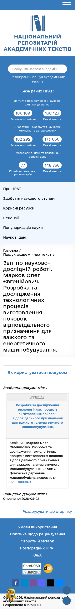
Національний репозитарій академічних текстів (37, 43)
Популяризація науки (23, 228)
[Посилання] (53, 434)
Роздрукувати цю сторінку (47, 511)
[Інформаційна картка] (48, 434)
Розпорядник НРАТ (37, 548)
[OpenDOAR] (31, 566)
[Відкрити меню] (66, 5)
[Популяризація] (62, 434)
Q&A (37, 555)
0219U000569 (20, 482)
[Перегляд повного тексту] (43, 434)
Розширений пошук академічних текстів (37, 79)
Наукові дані (14, 237)
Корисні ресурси (18, 208)
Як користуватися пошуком (37, 372)
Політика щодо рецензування (37, 534)
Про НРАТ (12, 189)
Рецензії (11, 218)
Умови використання (37, 527)
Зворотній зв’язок (37, 541)
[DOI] (48, 568)
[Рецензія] (57, 434)
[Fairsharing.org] (31, 572)
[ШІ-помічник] (10, 596)
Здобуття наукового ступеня (29, 198)
